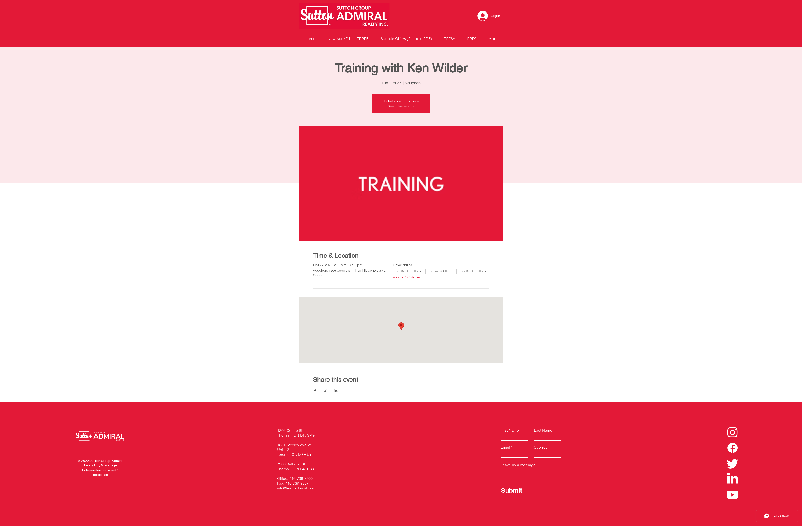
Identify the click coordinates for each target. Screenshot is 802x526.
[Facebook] (732, 448)
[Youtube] (732, 495)
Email (505, 447)
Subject (540, 447)
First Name (510, 430)
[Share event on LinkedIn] (336, 390)
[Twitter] (732, 463)
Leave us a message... (520, 465)
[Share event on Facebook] (315, 390)
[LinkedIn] (732, 479)
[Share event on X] (325, 390)
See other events (401, 106)
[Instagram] (732, 432)
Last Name (543, 430)
